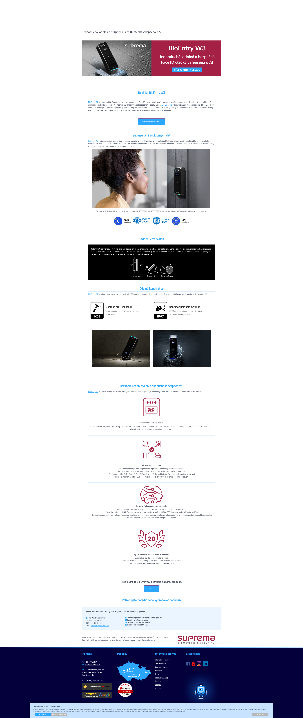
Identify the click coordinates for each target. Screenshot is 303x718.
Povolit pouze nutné (59, 714)
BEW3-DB (151, 588)
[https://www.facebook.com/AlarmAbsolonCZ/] (188, 664)
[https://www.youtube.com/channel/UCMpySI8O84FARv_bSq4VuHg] (193, 664)
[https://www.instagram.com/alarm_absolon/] (199, 663)
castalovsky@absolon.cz (100, 625)
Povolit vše (43, 714)
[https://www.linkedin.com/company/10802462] (205, 663)
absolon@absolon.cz (92, 664)
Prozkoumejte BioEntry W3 (151, 121)
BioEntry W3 (167, 104)
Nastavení (260, 714)
